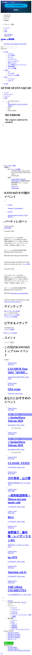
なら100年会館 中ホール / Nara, (19, 594)
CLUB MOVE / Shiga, (16, 467)
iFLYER (10, 601)
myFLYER (7, 34)
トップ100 (11, 73)
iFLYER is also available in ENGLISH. (15, 44)
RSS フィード (12, 639)
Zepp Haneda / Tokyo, (16, 425)
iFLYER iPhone (12, 647)
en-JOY (12, 557)
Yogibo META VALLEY (18, 179)
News (6, 77)
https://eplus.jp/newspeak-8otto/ (19, 293)
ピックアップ (12, 59)
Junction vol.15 (17, 572)
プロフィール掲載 (13, 75)
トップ (6, 92)
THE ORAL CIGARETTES (17, 588)
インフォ (14, 620)
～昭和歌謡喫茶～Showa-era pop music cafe (19, 499)
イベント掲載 (12, 68)
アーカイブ (11, 78)
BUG (11, 517)
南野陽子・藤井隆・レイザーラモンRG (19, 536)
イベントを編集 (15, 169)
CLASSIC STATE (19, 463)
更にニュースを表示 (10, 333)
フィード (7, 96)
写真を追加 (7, 228)
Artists (6, 70)
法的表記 (14, 625)
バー (5, 29)
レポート (11, 80)
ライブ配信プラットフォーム (17, 64)
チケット (11, 57)
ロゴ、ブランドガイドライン (20, 629)
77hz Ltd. (23, 602)
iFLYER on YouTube (14, 637)
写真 (5, 31)
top (1, 653)
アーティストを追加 (10, 316)
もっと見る (26, 264)
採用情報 (14, 627)
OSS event (14, 389)
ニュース (14, 611)
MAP (12, 181)
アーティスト (8, 94)
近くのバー (14, 186)
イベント (7, 27)
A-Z (9, 71)
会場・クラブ (12, 62)
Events (6, 51)
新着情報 (16, 10)
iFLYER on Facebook (14, 634)
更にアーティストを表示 (12, 311)
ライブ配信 (11, 55)
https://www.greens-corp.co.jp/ (13, 301)
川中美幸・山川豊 (19, 478)
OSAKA (17, 181)
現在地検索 (11, 66)
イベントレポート (13, 61)
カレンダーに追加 (10, 165)
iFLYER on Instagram (14, 636)
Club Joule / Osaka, (15, 393)
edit (11, 34)
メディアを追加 (9, 329)
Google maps (15, 188)
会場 (5, 98)
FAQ (12, 622)
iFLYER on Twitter (13, 632)
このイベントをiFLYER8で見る (16, 5)
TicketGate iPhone (13, 649)
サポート (14, 623)
